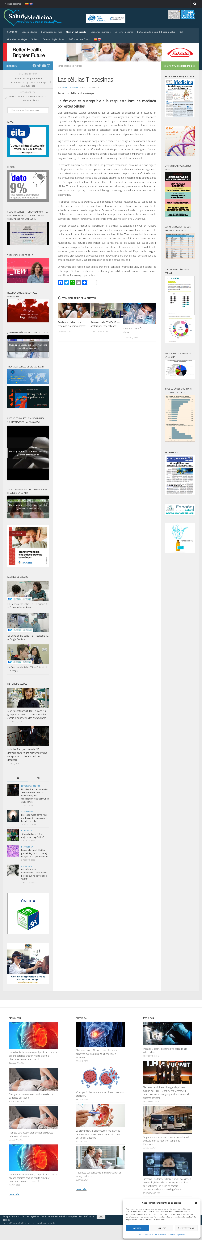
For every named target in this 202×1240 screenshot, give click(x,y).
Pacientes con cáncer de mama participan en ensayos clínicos (99, 1174)
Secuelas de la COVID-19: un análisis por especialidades (105, 324)
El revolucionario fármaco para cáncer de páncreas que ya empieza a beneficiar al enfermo (96, 1053)
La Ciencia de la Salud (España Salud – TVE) (160, 32)
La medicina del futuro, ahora (135, 330)
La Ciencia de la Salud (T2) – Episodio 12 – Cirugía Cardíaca (28, 637)
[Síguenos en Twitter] (39, 66)
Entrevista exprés (124, 32)
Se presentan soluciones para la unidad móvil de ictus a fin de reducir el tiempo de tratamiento (166, 1140)
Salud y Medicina (70, 87)
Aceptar (137, 1228)
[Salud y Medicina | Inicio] (67, 18)
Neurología (26, 830)
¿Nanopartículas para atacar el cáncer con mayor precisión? (100, 1094)
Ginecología (26, 866)
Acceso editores (13, 3)
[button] (196, 1202)
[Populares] (17, 778)
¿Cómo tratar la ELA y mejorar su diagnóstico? (32, 835)
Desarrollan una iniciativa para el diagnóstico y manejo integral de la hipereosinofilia (34, 853)
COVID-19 (12, 32)
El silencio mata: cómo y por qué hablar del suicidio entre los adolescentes (34, 818)
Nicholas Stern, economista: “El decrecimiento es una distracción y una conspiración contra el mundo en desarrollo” (27, 754)
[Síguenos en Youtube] (44, 66)
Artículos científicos (79, 39)
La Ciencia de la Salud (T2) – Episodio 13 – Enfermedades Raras (28, 605)
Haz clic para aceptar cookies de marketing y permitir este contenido (28, 346)
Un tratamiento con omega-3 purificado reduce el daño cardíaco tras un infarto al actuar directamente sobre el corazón (33, 1055)
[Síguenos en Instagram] (48, 66)
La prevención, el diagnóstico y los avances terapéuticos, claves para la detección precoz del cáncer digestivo (99, 1134)
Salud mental (27, 811)
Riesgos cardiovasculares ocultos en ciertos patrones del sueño (31, 1096)
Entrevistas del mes (51, 32)
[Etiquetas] (38, 778)
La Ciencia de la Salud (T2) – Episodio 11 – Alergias (28, 669)
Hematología (27, 846)
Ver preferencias (186, 1228)
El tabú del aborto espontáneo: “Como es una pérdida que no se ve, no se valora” (34, 874)
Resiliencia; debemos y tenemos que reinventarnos (72, 324)
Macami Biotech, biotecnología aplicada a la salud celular (165, 1050)
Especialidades (29, 32)
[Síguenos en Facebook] (34, 66)
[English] (29, 4)
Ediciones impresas (101, 32)
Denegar (162, 1228)
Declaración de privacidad (165, 1234)
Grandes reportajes (17, 39)
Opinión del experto (76, 32)
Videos (35, 39)
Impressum (180, 1234)
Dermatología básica (53, 39)
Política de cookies (146, 1234)
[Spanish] (25, 4)
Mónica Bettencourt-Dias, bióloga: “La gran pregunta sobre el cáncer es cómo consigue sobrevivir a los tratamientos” (27, 714)
